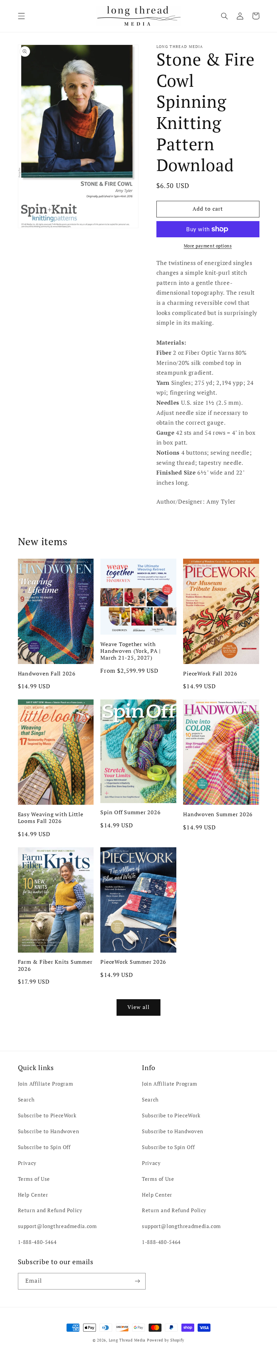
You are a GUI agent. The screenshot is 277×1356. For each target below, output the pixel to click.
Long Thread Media (127, 1340)
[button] (21, 16)
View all (138, 1007)
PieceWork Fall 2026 (210, 673)
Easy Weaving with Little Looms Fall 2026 (50, 818)
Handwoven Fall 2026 (47, 673)
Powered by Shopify (165, 1340)
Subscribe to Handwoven (48, 1131)
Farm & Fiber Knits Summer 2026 (55, 965)
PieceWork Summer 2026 (133, 961)
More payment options (208, 246)
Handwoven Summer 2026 (218, 814)
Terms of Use (34, 1179)
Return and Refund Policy (50, 1210)
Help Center (33, 1195)
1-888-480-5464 (37, 1242)
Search (26, 1099)
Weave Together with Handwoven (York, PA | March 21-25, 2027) (130, 651)
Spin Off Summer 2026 (130, 812)
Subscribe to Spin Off (44, 1147)
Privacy (27, 1163)
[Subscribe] (137, 1281)
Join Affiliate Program (45, 1084)
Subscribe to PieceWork (47, 1115)
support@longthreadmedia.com (57, 1226)
